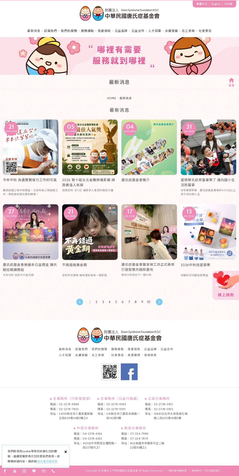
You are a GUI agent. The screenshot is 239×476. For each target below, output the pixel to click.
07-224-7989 (139, 433)
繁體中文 (201, 4)
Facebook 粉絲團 (129, 371)
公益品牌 (150, 349)
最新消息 (33, 31)
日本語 (228, 4)
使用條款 (150, 355)
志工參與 (188, 31)
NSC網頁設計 (212, 470)
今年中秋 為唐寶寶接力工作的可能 (30, 158)
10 (148, 302)
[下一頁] (159, 302)
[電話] (53, 471)
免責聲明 (134, 355)
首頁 (232, 85)
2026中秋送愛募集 (208, 243)
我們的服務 (69, 31)
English (216, 4)
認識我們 (50, 31)
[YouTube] (14, 471)
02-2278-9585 (116, 404)
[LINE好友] (34, 471)
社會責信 (205, 31)
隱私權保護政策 (47, 461)
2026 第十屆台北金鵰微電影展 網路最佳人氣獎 (90, 158)
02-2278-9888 (69, 404)
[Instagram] (24, 471)
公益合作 (138, 31)
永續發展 (171, 31)
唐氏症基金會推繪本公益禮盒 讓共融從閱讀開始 (30, 243)
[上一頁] (79, 302)
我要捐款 (104, 31)
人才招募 (154, 31)
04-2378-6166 (92, 433)
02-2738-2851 (163, 404)
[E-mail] (43, 471)
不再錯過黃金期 (90, 243)
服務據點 (87, 31)
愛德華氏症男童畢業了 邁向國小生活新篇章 (208, 158)
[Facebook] (4, 471)
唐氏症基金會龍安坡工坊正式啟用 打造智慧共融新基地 (149, 242)
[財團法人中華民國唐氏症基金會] (120, 13)
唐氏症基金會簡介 (149, 158)
